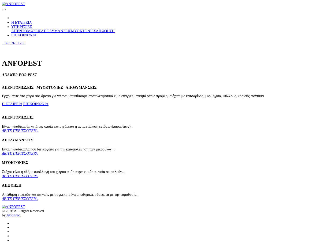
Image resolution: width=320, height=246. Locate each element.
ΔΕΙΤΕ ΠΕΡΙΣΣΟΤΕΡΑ (20, 131)
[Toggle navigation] (4, 9)
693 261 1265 (13, 43)
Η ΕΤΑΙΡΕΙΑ (21, 22)
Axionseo (13, 215)
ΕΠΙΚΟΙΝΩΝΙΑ (24, 35)
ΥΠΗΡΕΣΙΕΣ (21, 27)
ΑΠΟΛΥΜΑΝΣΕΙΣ (56, 31)
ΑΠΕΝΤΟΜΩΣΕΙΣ (26, 31)
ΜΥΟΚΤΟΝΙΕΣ (83, 31)
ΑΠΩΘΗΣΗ (105, 31)
